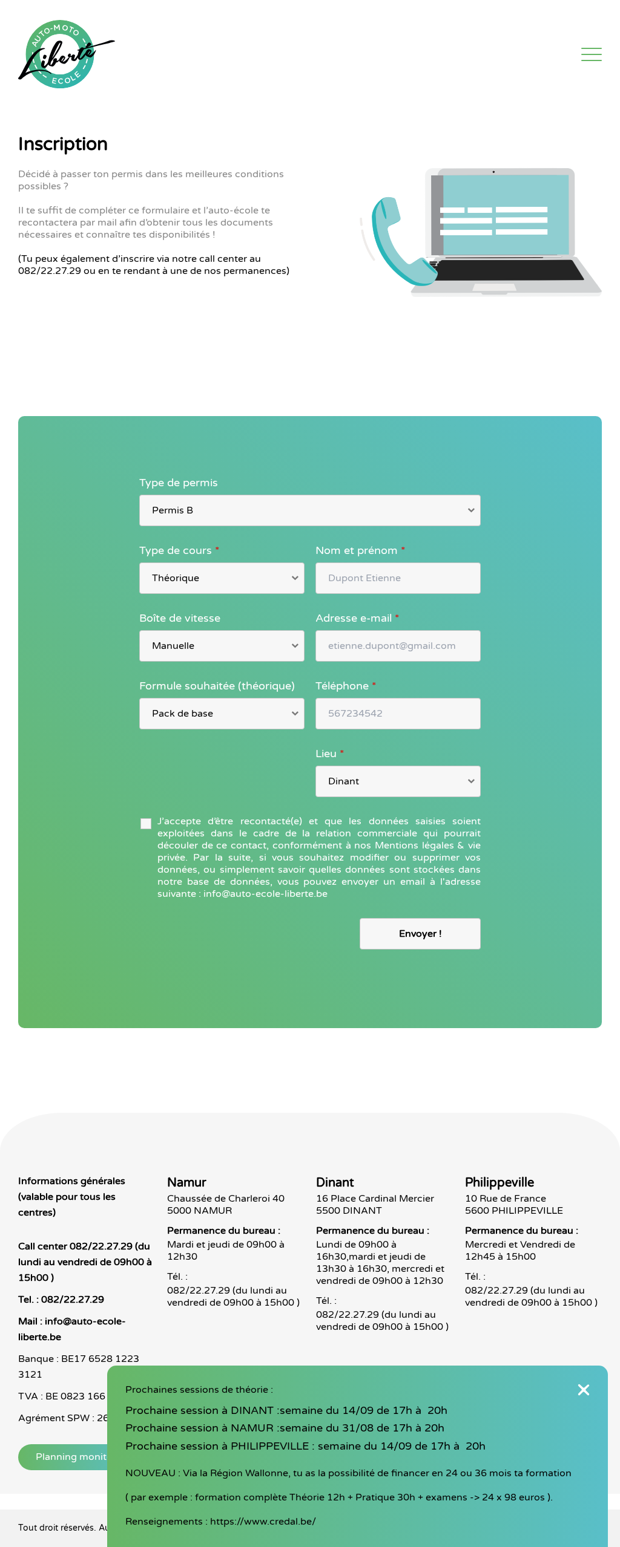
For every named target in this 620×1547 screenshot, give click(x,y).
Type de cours (179, 550)
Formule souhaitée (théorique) (217, 686)
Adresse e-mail (357, 618)
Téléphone (346, 686)
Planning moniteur (79, 1457)
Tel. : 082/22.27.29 (61, 1300)
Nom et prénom (360, 550)
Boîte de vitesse (179, 618)
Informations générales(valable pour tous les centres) (71, 1197)
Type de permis (178, 483)
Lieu (330, 753)
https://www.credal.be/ (263, 1522)
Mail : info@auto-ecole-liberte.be (72, 1329)
